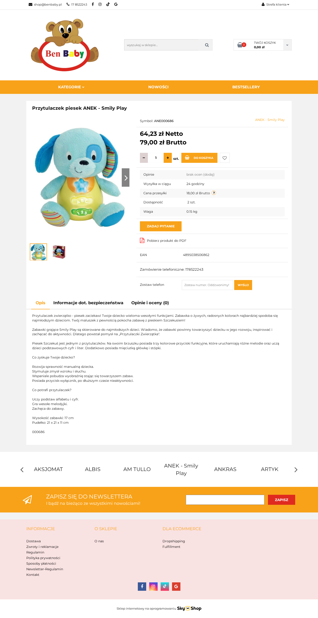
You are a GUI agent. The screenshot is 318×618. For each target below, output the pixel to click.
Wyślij (243, 285)
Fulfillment (171, 547)
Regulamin (35, 552)
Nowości (158, 87)
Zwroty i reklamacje (42, 547)
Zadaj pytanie (161, 226)
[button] (40, 529)
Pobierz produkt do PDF (166, 241)
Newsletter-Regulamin (44, 569)
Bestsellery (246, 87)
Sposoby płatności (41, 563)
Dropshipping (173, 541)
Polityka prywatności (43, 558)
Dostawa (33, 541)
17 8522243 (79, 4)
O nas (99, 541)
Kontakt (32, 575)
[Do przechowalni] (225, 158)
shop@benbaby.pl (48, 4)
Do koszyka (203, 158)
